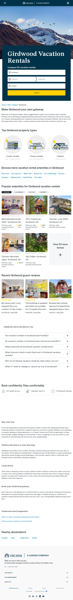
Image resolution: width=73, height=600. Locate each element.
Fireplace (5, 177)
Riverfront (5, 174)
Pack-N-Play (27, 177)
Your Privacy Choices (40, 591)
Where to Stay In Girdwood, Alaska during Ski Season (20, 517)
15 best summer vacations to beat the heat (17, 521)
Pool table (38, 177)
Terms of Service (60, 588)
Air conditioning (50, 174)
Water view (27, 174)
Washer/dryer (16, 177)
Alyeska (5, 538)
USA (9, 105)
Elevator (61, 174)
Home (4, 105)
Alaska (14, 105)
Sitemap (30, 588)
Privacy (44, 588)
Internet (43, 192)
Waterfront (38, 174)
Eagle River (25, 538)
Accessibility (29, 591)
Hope (13, 538)
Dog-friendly (19, 192)
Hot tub (31, 192)
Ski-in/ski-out (16, 174)
